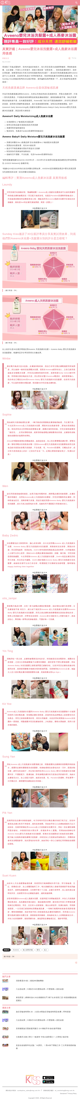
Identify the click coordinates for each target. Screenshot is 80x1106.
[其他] (69, 59)
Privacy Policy (72, 1093)
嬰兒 (38, 950)
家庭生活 (5, 58)
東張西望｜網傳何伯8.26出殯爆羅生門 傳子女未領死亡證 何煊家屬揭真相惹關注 (46, 999)
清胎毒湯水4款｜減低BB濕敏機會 (30, 981)
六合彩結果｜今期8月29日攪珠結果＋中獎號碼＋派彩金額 (40, 989)
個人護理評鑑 (28, 950)
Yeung (74, 58)
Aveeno (16, 950)
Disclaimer (63, 1093)
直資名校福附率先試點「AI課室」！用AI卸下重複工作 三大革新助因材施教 (46, 1046)
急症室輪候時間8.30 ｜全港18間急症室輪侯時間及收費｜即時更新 (43, 1012)
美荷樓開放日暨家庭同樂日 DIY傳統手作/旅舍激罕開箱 (38, 1029)
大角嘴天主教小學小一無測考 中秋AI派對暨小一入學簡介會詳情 (42, 1037)
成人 (45, 950)
